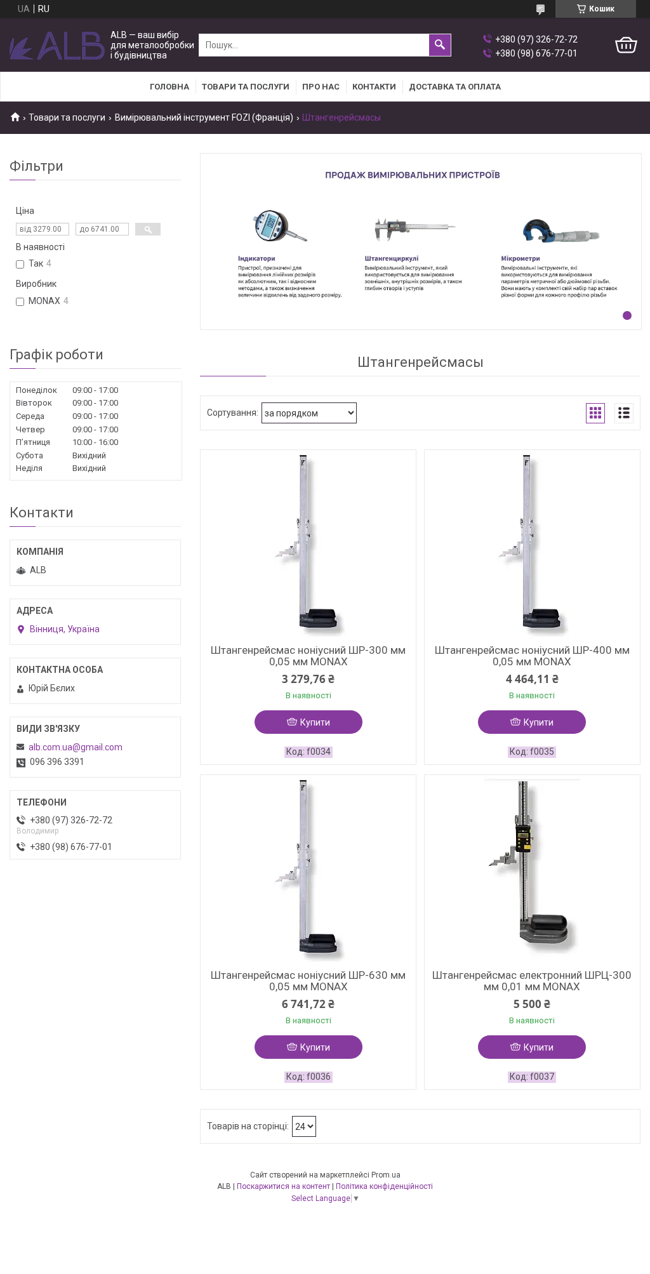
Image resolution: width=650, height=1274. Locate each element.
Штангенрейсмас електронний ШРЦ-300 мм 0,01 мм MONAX (532, 980)
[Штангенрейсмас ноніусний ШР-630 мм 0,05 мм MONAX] (308, 870)
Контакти (374, 86)
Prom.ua (386, 1175)
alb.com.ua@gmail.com (76, 747)
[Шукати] (440, 45)
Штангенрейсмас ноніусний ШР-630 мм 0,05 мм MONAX (308, 980)
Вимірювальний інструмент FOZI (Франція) (204, 117)
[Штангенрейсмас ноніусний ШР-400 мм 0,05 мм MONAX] (532, 545)
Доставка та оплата (455, 86)
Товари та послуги (245, 86)
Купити (315, 722)
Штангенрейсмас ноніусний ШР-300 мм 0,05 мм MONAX (308, 655)
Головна (169, 86)
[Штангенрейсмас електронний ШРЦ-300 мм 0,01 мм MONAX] (532, 870)
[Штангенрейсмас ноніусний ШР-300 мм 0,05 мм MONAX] (308, 545)
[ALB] (57, 45)
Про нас (321, 86)
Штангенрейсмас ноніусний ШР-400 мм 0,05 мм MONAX (532, 655)
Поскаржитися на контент (283, 1186)
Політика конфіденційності (384, 1186)
